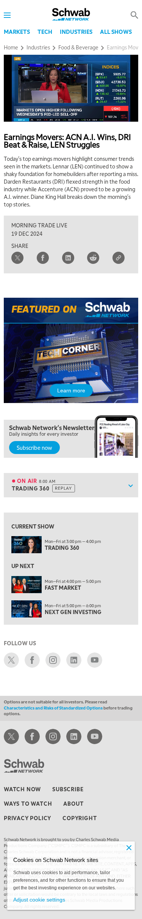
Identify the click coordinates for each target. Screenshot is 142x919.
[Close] (129, 847)
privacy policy (27, 817)
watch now (22, 789)
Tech (44, 31)
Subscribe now (34, 447)
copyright (79, 817)
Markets (17, 31)
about (73, 803)
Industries (76, 31)
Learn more (71, 390)
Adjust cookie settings (39, 900)
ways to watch (28, 803)
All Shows (116, 31)
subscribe (67, 789)
